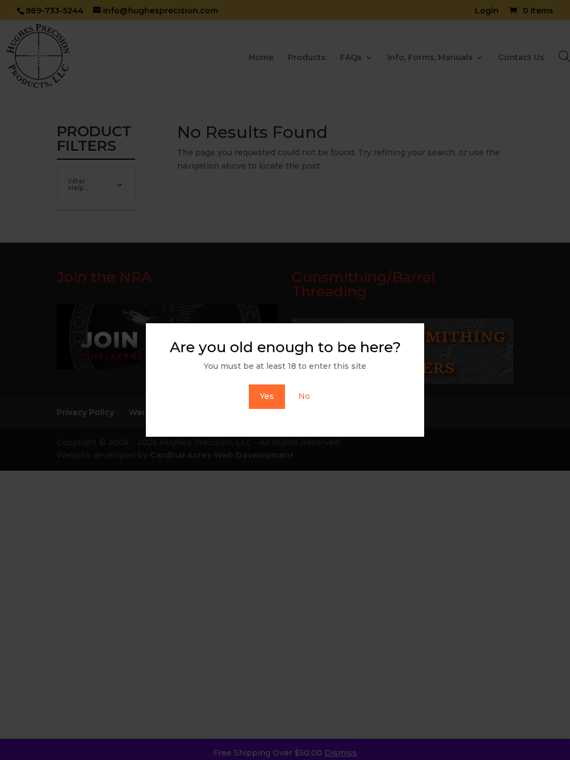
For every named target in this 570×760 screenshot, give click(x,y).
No (304, 396)
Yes (267, 396)
